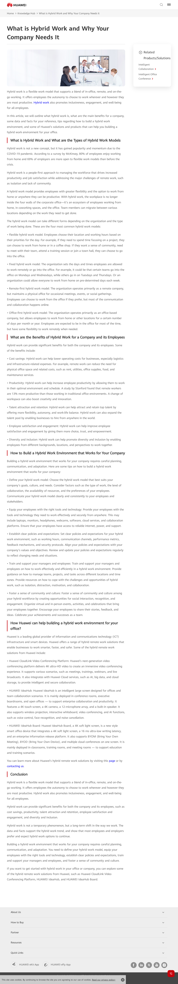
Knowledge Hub (26, 13)
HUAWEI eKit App (29, 964)
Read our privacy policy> (103, 980)
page (112, 760)
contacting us (15, 766)
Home (10, 13)
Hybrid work (41, 102)
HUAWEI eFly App (61, 964)
